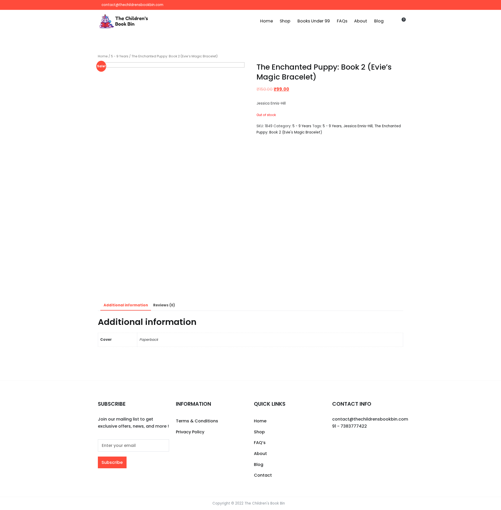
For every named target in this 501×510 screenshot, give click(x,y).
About (360, 21)
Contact (263, 475)
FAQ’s (260, 443)
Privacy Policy (190, 432)
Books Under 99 (313, 21)
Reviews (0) (164, 305)
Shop (285, 21)
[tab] (125, 305)
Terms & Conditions (197, 421)
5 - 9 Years (119, 56)
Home (266, 21)
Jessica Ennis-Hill (358, 126)
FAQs (342, 21)
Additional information (126, 305)
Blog (379, 21)
